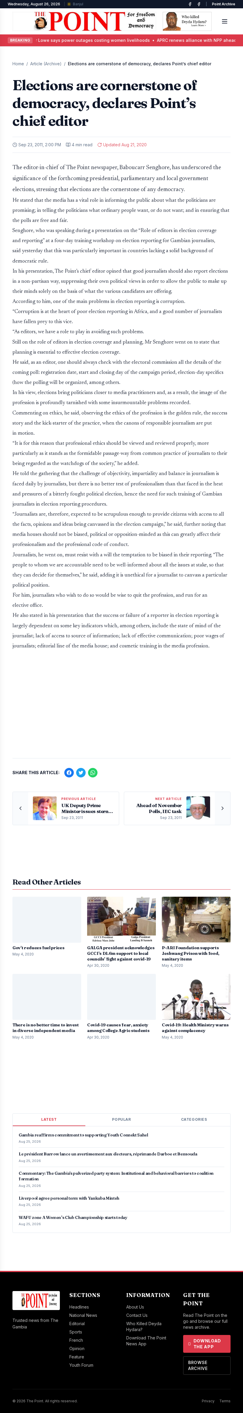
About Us (135, 1306)
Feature (76, 1356)
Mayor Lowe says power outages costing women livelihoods (76, 40)
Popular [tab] (121, 1119)
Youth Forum (81, 1365)
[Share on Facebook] (69, 772)
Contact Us (137, 1315)
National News (83, 1315)
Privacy (208, 1401)
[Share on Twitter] (81, 772)
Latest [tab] (49, 1119)
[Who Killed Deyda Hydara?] (187, 21)
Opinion (76, 1348)
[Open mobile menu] (225, 21)
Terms (225, 1401)
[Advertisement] (121, 707)
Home (18, 63)
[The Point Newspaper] (199, 4)
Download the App (207, 1343)
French (76, 1340)
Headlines (79, 1306)
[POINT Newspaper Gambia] (190, 4)
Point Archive (223, 4)
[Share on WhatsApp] (92, 772)
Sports (75, 1331)
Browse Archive (198, 1365)
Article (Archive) (46, 63)
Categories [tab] (194, 1119)
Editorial (77, 1323)
